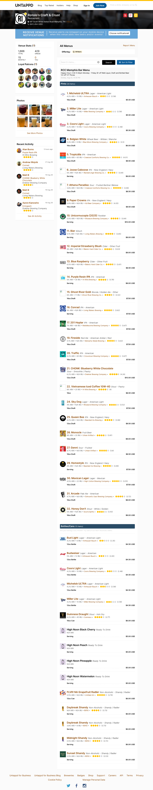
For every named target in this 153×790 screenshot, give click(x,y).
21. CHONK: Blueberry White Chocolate (90, 368)
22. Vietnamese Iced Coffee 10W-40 (89, 386)
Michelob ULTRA (77, 583)
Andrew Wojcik (30, 162)
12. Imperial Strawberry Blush (84, 246)
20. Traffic (73, 353)
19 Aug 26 (49, 175)
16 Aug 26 (49, 203)
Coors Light (74, 568)
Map (68, 22)
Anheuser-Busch (91, 96)
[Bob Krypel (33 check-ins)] (35, 78)
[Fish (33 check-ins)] (41, 78)
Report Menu (129, 45)
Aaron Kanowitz (30, 203)
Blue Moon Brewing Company (95, 142)
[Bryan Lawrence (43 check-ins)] (48, 71)
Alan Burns (28, 149)
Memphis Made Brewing (95, 341)
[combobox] (123, 5)
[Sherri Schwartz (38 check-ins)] (21, 78)
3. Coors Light (75, 123)
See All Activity (35, 216)
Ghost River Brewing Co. (92, 295)
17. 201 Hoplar (75, 322)
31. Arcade (73, 493)
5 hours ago (48, 149)
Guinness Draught (78, 614)
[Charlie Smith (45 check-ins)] (41, 71)
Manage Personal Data (94, 779)
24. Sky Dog (74, 401)
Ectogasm (27, 206)
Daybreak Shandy (78, 707)
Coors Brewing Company (94, 127)
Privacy (140, 775)
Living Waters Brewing (94, 234)
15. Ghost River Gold (79, 291)
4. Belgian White (77, 139)
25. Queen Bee (76, 417)
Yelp (125, 15)
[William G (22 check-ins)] (28, 85)
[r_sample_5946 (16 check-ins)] (35, 85)
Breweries (69, 775)
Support (101, 775)
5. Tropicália (74, 154)
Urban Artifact (88, 435)
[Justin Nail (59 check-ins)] (35, 71)
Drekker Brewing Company (96, 374)
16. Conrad (73, 307)
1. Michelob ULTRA (78, 93)
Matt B (25, 175)
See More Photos (35, 133)
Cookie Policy (55, 779)
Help (68, 5)
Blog (40, 5)
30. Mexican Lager (78, 478)
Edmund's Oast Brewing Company (99, 496)
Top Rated (49, 5)
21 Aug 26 (49, 162)
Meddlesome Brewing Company (95, 325)
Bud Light (73, 537)
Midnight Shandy (77, 737)
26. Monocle (74, 432)
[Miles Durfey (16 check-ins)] (41, 85)
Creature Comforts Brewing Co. (97, 157)
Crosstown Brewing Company (96, 356)
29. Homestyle (76, 462)
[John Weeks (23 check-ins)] (21, 85)
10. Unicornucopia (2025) (82, 215)
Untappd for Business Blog (47, 775)
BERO (86, 710)
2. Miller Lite (74, 108)
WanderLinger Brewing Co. (94, 173)
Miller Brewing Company (94, 111)
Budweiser (73, 553)
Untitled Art (90, 695)
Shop (75, 5)
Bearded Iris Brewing (93, 420)
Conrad (25, 165)
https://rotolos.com (136, 15)
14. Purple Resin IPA (79, 276)
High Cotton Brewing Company (97, 481)
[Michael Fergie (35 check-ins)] (28, 78)
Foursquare (130, 15)
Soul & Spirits (89, 512)
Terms (130, 775)
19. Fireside (74, 337)
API (121, 775)
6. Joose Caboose (78, 169)
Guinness (88, 617)
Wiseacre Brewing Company (96, 218)
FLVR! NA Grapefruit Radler (83, 692)
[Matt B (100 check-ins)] (21, 71)
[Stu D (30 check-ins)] (48, 78)
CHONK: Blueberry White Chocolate (33, 179)
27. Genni (72, 447)
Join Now (100, 5)
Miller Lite (73, 598)
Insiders (60, 5)
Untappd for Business (20, 775)
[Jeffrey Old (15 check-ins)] (48, 85)
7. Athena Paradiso (78, 184)
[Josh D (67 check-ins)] (28, 71)
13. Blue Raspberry (78, 261)
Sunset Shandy (76, 753)
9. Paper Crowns (77, 200)
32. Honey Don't (77, 508)
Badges (81, 775)
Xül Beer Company (92, 203)
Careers (112, 775)
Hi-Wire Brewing (89, 280)
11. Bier (71, 230)
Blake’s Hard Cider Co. (93, 249)
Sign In (87, 5)
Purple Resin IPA (29, 152)
